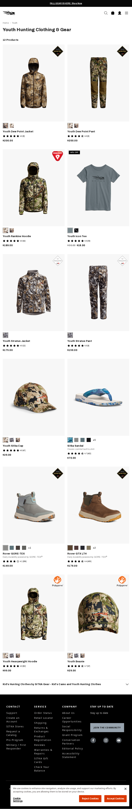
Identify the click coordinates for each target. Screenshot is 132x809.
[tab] (66, 684)
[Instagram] (106, 741)
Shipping (40, 722)
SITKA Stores (15, 726)
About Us (68, 713)
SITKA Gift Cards (41, 760)
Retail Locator (43, 717)
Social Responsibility (72, 728)
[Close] (125, 789)
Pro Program (14, 740)
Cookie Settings (18, 800)
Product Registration (42, 738)
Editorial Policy (72, 748)
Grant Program (72, 735)
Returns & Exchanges (41, 729)
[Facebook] (94, 741)
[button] (5, 125)
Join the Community (107, 727)
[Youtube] (119, 741)
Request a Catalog (13, 733)
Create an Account (13, 719)
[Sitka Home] (34, 13)
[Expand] (127, 684)
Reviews (39, 745)
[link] (34, 94)
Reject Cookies (90, 798)
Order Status (43, 713)
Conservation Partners (71, 741)
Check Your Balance (41, 768)
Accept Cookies (115, 798)
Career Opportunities (71, 719)
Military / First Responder (16, 746)
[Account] (119, 13)
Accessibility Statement (70, 755)
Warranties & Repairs (43, 751)
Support (11, 713)
